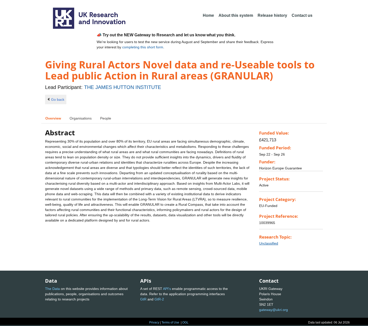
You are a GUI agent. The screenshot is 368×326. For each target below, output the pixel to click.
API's (167, 289)
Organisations (81, 118)
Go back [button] (57, 99)
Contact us (302, 15)
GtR (143, 299)
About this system (236, 15)
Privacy (154, 322)
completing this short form (142, 47)
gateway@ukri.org (273, 310)
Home (208, 15)
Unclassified (268, 243)
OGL (185, 322)
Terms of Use (170, 322)
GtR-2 (159, 299)
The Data (52, 289)
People (105, 118)
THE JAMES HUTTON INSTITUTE (122, 87)
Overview (53, 118)
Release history (272, 15)
